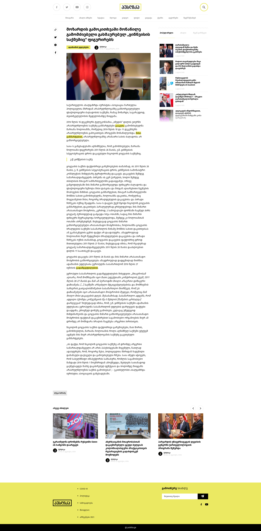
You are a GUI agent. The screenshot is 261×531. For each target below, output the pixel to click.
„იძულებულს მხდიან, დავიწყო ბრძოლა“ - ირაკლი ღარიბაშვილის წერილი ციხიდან (188, 98)
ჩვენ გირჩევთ (199, 33)
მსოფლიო (84, 510)
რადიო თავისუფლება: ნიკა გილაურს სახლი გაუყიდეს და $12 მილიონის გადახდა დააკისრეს (188, 65)
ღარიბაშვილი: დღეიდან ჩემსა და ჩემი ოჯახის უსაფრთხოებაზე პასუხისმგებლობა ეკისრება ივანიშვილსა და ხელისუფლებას (188, 48)
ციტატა (148, 18)
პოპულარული (166, 33)
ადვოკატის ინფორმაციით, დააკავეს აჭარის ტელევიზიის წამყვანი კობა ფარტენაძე (188, 114)
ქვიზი (160, 18)
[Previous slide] (193, 408)
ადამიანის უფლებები (78, 47)
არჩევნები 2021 (87, 517)
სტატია (100, 18)
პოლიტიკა (85, 496)
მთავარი (69, 18)
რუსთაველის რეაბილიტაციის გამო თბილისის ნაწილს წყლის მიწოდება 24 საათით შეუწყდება (187, 81)
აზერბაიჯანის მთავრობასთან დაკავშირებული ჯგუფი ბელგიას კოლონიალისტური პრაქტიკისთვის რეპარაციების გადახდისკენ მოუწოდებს (126, 448)
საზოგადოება (86, 503)
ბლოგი (113, 18)
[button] (204, 7)
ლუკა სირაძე (60, 393)
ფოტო (137, 18)
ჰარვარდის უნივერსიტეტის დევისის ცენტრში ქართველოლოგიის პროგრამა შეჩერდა (179, 445)
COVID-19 (84, 489)
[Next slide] (200, 408)
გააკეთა (120, 125)
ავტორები (173, 18)
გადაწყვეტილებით (87, 267)
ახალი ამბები (85, 18)
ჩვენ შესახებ (190, 18)
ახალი (183, 33)
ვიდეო (125, 18)
